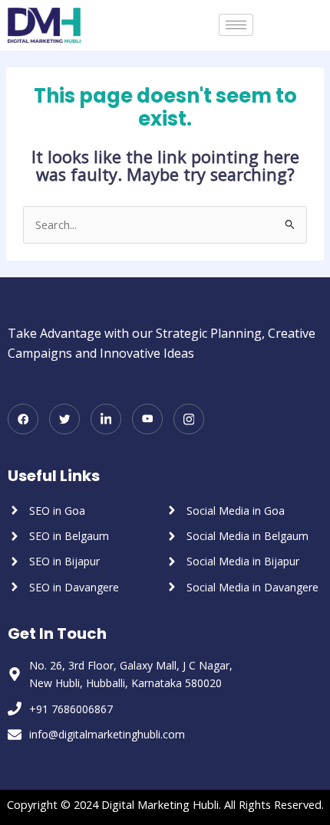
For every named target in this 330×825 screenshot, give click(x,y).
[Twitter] (64, 419)
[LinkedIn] (106, 419)
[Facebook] (23, 419)
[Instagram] (188, 419)
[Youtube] (147, 419)
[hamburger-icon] (236, 25)
